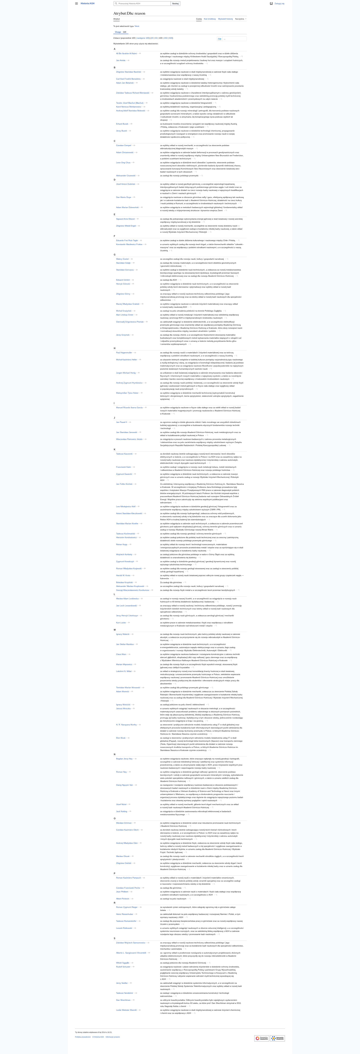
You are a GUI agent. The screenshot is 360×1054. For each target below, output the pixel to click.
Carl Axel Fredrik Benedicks (128, 79)
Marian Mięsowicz (124, 664)
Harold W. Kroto (123, 575)
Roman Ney (121, 772)
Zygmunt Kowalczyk (125, 561)
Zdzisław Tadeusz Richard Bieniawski (132, 93)
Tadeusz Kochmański (125, 533)
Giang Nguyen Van (124, 785)
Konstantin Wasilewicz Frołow (129, 244)
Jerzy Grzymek (123, 335)
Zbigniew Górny (123, 294)
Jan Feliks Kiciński (124, 484)
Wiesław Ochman (124, 823)
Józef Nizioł (121, 804)
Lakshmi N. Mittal (123, 671)
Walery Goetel (122, 259)
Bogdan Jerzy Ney (124, 759)
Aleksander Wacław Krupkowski (130, 586)
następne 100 (143, 38)
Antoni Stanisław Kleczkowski (129, 513)
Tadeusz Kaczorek (124, 454)
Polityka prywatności (83, 1037)
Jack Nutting (121, 811)
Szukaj (175, 3)
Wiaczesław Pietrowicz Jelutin (129, 439)
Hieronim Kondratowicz (126, 537)
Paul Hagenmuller (124, 352)
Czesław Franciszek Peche (128, 888)
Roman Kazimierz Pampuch (128, 878)
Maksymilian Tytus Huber (127, 393)
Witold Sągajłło (122, 963)
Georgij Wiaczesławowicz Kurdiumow (132, 590)
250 (165, 38)
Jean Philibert (122, 892)
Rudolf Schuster (123, 967)
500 (170, 38)
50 (156, 38)
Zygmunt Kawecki (124, 474)
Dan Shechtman (123, 1000)
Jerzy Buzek (121, 131)
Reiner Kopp (121, 544)
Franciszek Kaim (123, 467)
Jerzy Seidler (122, 983)
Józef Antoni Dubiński (125, 184)
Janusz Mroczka (123, 708)
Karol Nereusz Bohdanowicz (128, 107)
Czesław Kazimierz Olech (127, 830)
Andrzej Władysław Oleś (127, 843)
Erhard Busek (122, 124)
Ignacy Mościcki (123, 704)
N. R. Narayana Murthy (126, 725)
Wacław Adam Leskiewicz (127, 598)
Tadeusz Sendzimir (124, 993)
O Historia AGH (98, 1037)
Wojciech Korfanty (124, 554)
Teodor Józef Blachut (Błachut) (129, 103)
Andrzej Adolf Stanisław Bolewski (130, 111)
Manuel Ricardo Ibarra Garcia (129, 407)
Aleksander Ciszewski (125, 175)
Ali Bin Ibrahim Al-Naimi (126, 53)
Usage (120, 32)
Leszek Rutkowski (124, 928)
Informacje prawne (113, 1037)
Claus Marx (121, 654)
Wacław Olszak (123, 856)
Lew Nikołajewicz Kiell (125, 506)
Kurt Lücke (121, 622)
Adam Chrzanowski (124, 152)
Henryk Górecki (123, 284)
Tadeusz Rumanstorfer (126, 921)
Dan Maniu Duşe (123, 197)
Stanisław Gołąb (123, 263)
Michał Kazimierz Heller (126, 359)
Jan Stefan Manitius (125, 644)
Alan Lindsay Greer (124, 315)
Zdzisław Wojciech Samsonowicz (130, 943)
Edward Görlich (123, 280)
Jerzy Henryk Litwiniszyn (127, 615)
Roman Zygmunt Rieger (127, 907)
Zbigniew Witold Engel (126, 226)
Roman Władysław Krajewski (129, 568)
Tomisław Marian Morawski (128, 687)
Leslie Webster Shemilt (126, 1010)
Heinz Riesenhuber (124, 914)
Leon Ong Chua (123, 162)
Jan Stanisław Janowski (126, 432)
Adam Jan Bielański (125, 83)
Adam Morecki (122, 691)
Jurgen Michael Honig (126, 373)
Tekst (136, 26)
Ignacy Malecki (122, 634)
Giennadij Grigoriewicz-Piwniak (130, 322)
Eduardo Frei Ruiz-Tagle (127, 240)
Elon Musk (120, 738)
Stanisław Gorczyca (125, 270)
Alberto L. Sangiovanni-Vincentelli (131, 953)
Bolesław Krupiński (124, 582)
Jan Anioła (120, 60)
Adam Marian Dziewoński (127, 207)
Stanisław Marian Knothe (127, 523)
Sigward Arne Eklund (125, 219)
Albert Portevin (122, 899)
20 (152, 38)
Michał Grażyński (123, 311)
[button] (76, 3)
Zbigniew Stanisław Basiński (128, 72)
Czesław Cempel (123, 145)
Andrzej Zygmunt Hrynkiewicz (129, 383)
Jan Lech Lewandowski (126, 605)
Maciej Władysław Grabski (127, 304)
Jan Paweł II (121, 422)
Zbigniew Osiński (123, 863)
